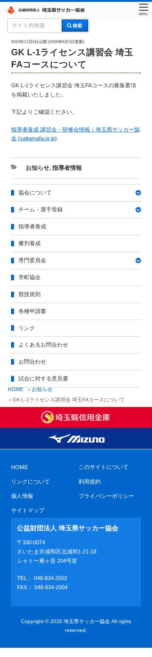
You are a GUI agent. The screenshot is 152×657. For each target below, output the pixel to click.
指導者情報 (67, 168)
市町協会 (29, 277)
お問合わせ (32, 361)
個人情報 (22, 496)
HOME (19, 467)
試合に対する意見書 (43, 378)
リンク (26, 328)
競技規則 (29, 294)
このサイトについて (103, 467)
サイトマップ (27, 510)
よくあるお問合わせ (43, 344)
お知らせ (42, 389)
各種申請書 (32, 311)
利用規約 (90, 481)
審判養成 (29, 243)
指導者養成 (32, 226)
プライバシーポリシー (106, 496)
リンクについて (30, 481)
